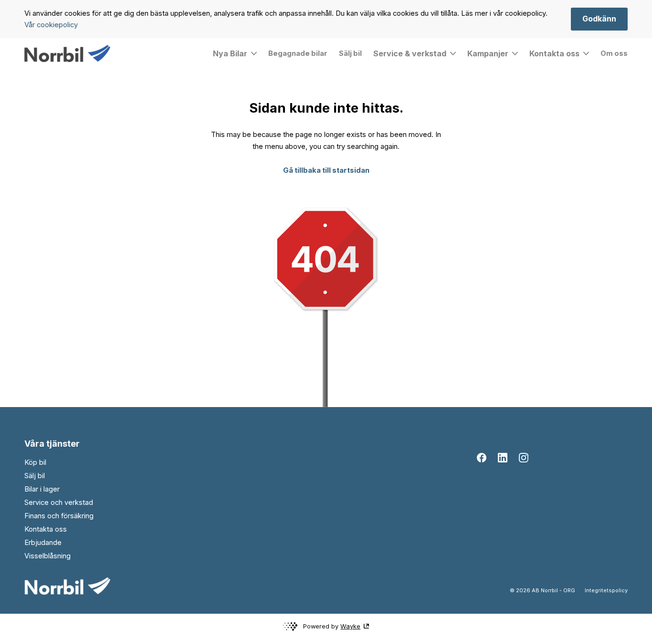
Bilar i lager (42, 489)
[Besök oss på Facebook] (481, 457)
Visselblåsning (47, 556)
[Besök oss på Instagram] (523, 457)
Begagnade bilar (297, 53)
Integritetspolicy (606, 590)
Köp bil (35, 462)
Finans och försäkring (59, 516)
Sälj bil (350, 53)
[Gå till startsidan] (67, 54)
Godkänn (599, 18)
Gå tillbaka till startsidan (326, 170)
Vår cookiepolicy (51, 25)
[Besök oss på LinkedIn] (502, 457)
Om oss (614, 53)
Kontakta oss (45, 529)
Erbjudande (43, 542)
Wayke (350, 626)
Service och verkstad (58, 502)
